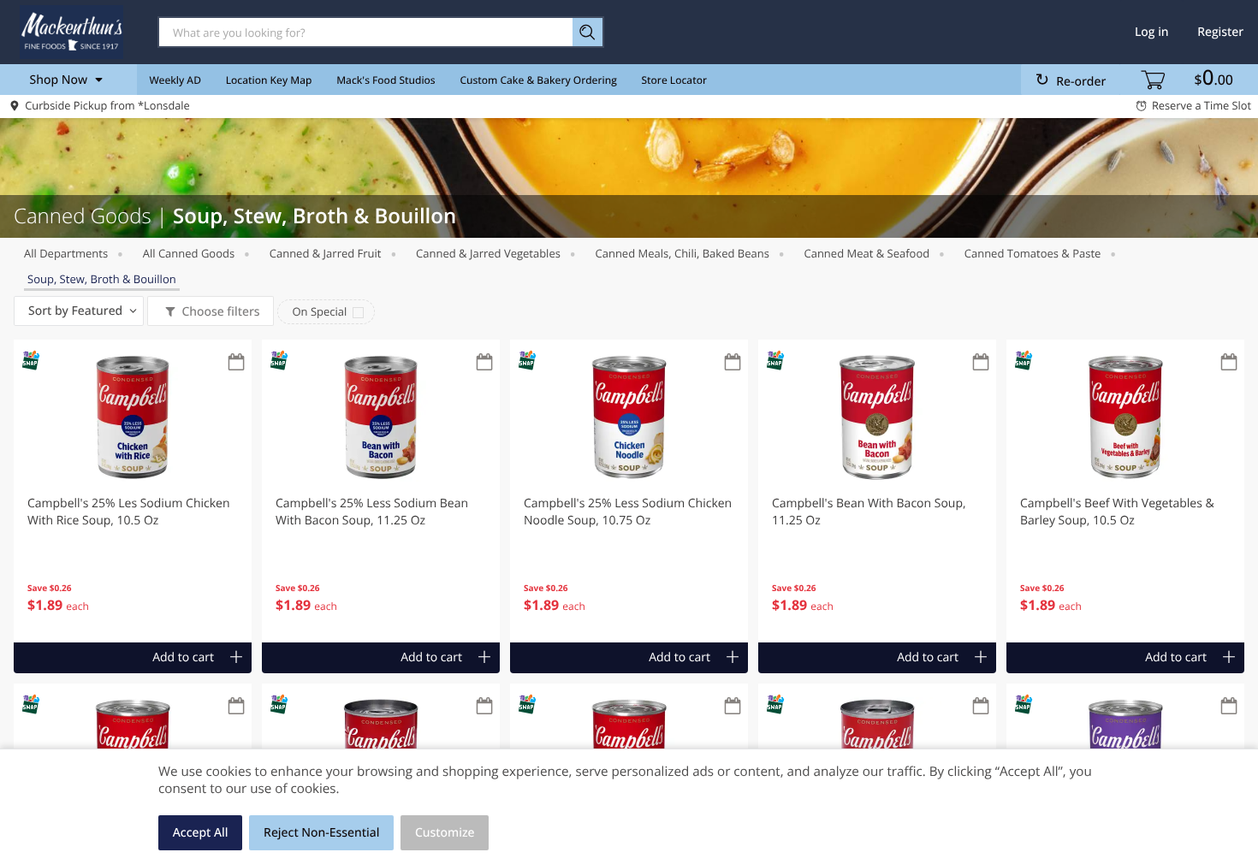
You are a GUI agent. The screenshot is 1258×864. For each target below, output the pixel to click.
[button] (133, 491)
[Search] (588, 32)
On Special (319, 311)
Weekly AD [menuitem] (175, 80)
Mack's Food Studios (385, 80)
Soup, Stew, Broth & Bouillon (101, 279)
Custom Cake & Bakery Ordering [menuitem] (538, 80)
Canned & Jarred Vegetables (488, 253)
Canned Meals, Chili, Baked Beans (682, 253)
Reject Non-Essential (321, 833)
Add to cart (183, 657)
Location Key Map (269, 80)
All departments (66, 253)
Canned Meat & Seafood (866, 253)
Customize (445, 833)
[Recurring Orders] (236, 363)
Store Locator (675, 80)
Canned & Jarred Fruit (326, 253)
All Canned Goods (188, 253)
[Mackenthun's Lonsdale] (71, 31)
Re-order (1081, 82)
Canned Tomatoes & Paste (1032, 253)
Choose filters (220, 312)
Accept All (200, 833)
